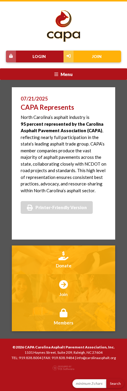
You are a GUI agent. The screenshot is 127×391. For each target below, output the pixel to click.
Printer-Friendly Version (61, 207)
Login (39, 56)
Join (97, 56)
